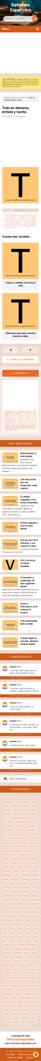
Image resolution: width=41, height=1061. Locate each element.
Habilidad (8, 896)
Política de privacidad (26, 1054)
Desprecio (32, 855)
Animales (14, 806)
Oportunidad (35, 961)
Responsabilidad (26, 998)
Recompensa (8, 990)
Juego (27, 920)
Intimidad (24, 916)
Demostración (9, 846)
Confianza (9, 830)
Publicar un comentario (15, 116)
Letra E (35, 924)
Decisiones (6, 842)
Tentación (34, 1014)
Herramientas (6, 900)
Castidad (13, 818)
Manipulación (32, 945)
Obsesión (16, 961)
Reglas (26, 994)
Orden (6, 965)
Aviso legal (10, 1054)
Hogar (16, 900)
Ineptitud (17, 912)
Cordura (8, 838)
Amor (6, 806)
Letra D (28, 924)
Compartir (31, 822)
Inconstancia (30, 908)
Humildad (18, 904)
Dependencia (22, 846)
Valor (16, 1022)
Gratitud (35, 891)
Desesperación (10, 855)
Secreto (7, 1006)
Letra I (28, 928)
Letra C (20, 924)
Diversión (5, 867)
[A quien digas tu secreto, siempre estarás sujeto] (10, 647)
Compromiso (19, 826)
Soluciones (16, 1010)
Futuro (5, 891)
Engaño (16, 875)
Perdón (15, 969)
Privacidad (19, 977)
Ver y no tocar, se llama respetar (28, 563)
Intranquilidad (35, 916)
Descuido (27, 851)
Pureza (5, 985)
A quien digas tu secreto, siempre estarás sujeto (29, 641)
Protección (21, 981)
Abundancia (9, 797)
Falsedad (23, 883)
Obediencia (30, 957)
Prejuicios (34, 973)
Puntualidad (32, 981)
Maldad (22, 945)
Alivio (17, 802)
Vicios (22, 1026)
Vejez (23, 1022)
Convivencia (33, 834)
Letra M (12, 932)
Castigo (22, 818)
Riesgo (36, 998)
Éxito (4, 883)
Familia (31, 883)
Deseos (36, 851)
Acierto (25, 797)
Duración (29, 867)
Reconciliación (21, 990)
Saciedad (29, 1002)
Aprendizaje (24, 806)
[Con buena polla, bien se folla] (10, 630)
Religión (35, 994)
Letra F (5, 928)
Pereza (23, 969)
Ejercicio (25, 871)
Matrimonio (9, 949)
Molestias (18, 953)
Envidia (24, 875)
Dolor (13, 867)
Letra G (13, 928)
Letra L (4, 932)
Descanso (33, 846)
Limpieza (6, 945)
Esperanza (15, 879)
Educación (6, 871)
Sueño (35, 1010)
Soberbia (33, 1006)
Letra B (12, 924)
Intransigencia (8, 920)
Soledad (6, 1010)
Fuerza (34, 887)
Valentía (9, 1022)
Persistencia (32, 969)
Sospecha (26, 1010)
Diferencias (24, 859)
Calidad (25, 814)
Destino (6, 859)
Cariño (5, 818)
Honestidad (35, 900)
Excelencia (35, 879)
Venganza (31, 1022)
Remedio (5, 998)
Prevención (9, 977)
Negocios (20, 957)
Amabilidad (25, 802)
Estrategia (24, 879)
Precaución (24, 973)
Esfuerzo (5, 879)
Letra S (20, 936)
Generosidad (15, 891)
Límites (36, 940)
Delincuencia (34, 842)
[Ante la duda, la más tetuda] (10, 462)
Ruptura (11, 1002)
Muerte (26, 953)
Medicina (18, 949)
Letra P (36, 932)
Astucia (33, 806)
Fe (37, 883)
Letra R (12, 936)
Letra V (4, 940)
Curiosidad (32, 838)
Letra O (28, 932)
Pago (22, 965)
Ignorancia (36, 904)
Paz (36, 965)
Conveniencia (22, 834)
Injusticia (4, 916)
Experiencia (13, 883)
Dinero (6, 863)
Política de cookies (15, 1057)
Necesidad (10, 957)
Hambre (25, 896)
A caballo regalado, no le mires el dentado (29, 499)
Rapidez (13, 985)
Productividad (31, 977)
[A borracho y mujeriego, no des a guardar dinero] (10, 586)
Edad (37, 867)
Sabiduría (19, 1002)
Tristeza (33, 1018)
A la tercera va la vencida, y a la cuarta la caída (29, 543)
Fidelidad (7, 887)
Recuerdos (33, 990)
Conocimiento (30, 830)
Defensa (24, 842)
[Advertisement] (20, 52)
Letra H (20, 928)
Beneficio (8, 814)
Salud (38, 1002)
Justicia (35, 920)
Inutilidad (19, 920)
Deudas (14, 859)
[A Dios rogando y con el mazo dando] (10, 531)
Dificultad (34, 859)
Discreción (24, 863)
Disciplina (14, 863)
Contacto (30, 1057)
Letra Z (20, 940)
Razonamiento (24, 985)
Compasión (8, 826)
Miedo (34, 949)
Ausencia (8, 810)
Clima (36, 818)
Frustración (25, 887)
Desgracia (22, 855)
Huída (10, 904)
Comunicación (32, 826)
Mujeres (35, 953)
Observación (6, 961)
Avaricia (17, 810)
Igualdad (9, 908)
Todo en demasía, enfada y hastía (15, 110)
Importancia (19, 908)
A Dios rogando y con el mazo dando (29, 525)
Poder (14, 973)
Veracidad (14, 1026)
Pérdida (7, 969)
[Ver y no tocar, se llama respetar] (10, 569)
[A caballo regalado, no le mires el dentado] (10, 505)
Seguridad (16, 1006)
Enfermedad (6, 875)
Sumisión (14, 1014)
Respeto (14, 998)
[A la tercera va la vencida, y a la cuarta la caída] (10, 549)
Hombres (24, 900)
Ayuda (25, 810)
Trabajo (16, 1018)
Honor (3, 904)
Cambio (33, 814)
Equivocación (34, 875)
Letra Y (12, 940)
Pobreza (6, 973)
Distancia (34, 863)
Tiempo (8, 1018)
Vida (29, 1026)
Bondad (17, 814)
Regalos (19, 994)
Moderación (7, 953)
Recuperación (8, 994)
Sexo (25, 1006)
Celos (29, 818)
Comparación (20, 822)
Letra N (20, 932)
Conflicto (19, 830)
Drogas (20, 867)
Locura (14, 945)
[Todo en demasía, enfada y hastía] (20, 202)
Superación (24, 1014)
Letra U (36, 936)
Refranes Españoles (20, 7)
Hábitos (17, 896)
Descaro (5, 851)
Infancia (25, 912)
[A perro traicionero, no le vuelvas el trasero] (10, 612)
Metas (26, 949)
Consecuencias (8, 834)
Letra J (35, 928)
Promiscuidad (9, 981)
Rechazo (35, 985)
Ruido (3, 1002)
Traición (24, 1018)
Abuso (18, 797)
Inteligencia (14, 916)
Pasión (29, 965)
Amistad (35, 802)
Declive (15, 842)
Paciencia (14, 965)
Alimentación (7, 802)
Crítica (23, 838)
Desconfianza (16, 851)
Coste (16, 838)
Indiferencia (7, 912)
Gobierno (26, 891)
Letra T (28, 936)
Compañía (9, 822)
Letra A (5, 924)
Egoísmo (16, 871)
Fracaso (16, 887)
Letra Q (5, 936)
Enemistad (34, 871)
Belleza (32, 810)
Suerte (5, 1014)
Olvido (25, 961)
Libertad (28, 940)
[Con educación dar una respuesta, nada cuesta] (10, 488)
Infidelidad (34, 912)
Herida (33, 896)
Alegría (33, 797)
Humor (27, 904)
